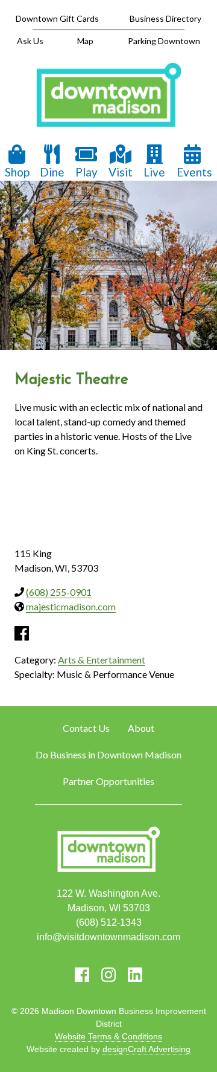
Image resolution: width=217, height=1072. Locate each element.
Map (85, 41)
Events (194, 172)
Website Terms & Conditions (108, 1036)
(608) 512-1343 (109, 922)
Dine (52, 172)
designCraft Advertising (146, 1049)
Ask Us (30, 41)
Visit (120, 172)
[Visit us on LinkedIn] (135, 974)
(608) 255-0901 (59, 592)
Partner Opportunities (108, 781)
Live (154, 172)
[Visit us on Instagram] (108, 974)
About (141, 728)
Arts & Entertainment (101, 659)
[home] (108, 96)
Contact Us (86, 728)
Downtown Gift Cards (57, 18)
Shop (17, 172)
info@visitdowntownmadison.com (108, 937)
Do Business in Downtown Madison (108, 754)
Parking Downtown (164, 41)
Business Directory (165, 18)
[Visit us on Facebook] (82, 974)
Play (86, 172)
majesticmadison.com (71, 606)
